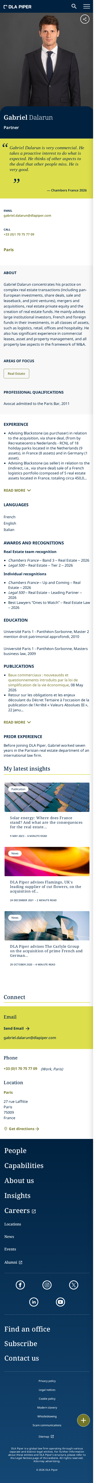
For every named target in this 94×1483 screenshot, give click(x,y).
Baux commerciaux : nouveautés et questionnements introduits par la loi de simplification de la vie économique (43, 679)
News (9, 1236)
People (15, 1150)
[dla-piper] (17, 6)
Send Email (14, 1028)
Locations (12, 1224)
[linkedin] (33, 1302)
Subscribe (20, 1343)
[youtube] (60, 1302)
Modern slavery (47, 1407)
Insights (17, 1195)
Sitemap (44, 1436)
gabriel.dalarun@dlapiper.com (27, 215)
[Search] (74, 6)
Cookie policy (47, 1399)
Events (10, 1249)
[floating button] (83, 1420)
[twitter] (73, 1285)
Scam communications (47, 1425)
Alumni (10, 1262)
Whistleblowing (47, 1416)
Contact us (21, 1358)
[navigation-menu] (86, 6)
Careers (17, 1210)
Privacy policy (47, 1381)
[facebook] (20, 1285)
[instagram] (47, 1285)
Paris (9, 249)
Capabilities (24, 1165)
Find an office (27, 1329)
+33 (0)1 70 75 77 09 (19, 234)
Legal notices (47, 1390)
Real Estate (16, 373)
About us (19, 1180)
